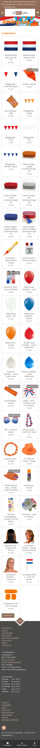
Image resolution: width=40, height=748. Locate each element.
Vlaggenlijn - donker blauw (10, 165)
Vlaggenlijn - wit (29, 138)
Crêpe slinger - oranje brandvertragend (29, 167)
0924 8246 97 (21, 669)
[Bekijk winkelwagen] (37, 13)
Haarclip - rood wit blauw (29, 515)
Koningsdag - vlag (11, 112)
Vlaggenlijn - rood (11, 138)
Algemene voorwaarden (10, 638)
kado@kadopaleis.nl (14, 662)
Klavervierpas (6, 645)
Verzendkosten (7, 633)
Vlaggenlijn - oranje (29, 112)
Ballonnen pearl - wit (11, 315)
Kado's (4, 707)
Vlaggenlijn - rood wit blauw (11, 85)
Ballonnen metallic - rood (29, 288)
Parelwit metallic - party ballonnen (11, 374)
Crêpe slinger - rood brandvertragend (11, 199)
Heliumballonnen (8, 712)
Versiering (5, 702)
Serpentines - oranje (10, 402)
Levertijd (5, 630)
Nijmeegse (6, 720)
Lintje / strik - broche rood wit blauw (29, 403)
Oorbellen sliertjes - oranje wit (11, 577)
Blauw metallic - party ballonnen (29, 374)
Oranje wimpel (29, 84)
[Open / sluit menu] (2, 13)
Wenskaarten (6, 705)
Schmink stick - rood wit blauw (29, 259)
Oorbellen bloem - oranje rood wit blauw (29, 547)
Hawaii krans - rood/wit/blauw (29, 432)
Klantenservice (7, 628)
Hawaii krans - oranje (11, 460)
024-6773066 (9, 660)
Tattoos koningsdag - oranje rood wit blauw (11, 517)
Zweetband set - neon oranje (11, 604)
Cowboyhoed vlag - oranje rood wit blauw (11, 487)
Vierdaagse (14, 720)
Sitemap (4, 643)
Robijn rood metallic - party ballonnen (29, 345)
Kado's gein (6, 710)
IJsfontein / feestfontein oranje (11, 260)
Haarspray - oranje (29, 486)
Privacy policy (7, 640)
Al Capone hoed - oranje (29, 460)
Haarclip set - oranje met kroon (10, 547)
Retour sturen (6, 635)
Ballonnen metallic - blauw (29, 316)
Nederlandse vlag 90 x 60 (29, 56)
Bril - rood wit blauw (10, 431)
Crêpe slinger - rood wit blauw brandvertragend (29, 230)
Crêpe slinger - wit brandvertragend (29, 199)
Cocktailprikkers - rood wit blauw (29, 577)
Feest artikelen (7, 715)
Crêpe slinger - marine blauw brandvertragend (11, 230)
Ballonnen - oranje (10, 344)
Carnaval (5, 717)
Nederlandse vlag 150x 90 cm (11, 57)
